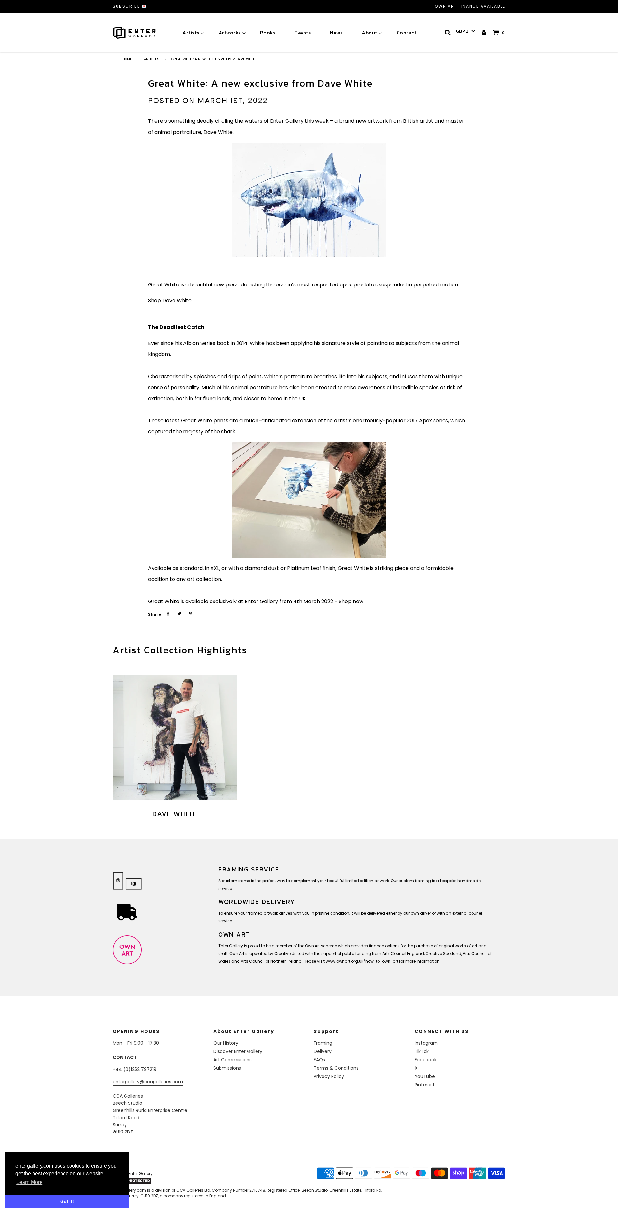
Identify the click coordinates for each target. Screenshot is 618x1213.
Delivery (323, 1051)
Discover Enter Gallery (237, 1051)
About (369, 32)
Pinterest (425, 1085)
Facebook (425, 1059)
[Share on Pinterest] (190, 614)
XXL (215, 568)
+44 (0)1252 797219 (134, 1069)
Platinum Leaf (304, 568)
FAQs (319, 1059)
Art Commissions (232, 1059)
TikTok (422, 1051)
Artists (191, 32)
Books (268, 32)
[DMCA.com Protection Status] (163, 1181)
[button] (465, 31)
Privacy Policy (329, 1076)
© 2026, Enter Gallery (133, 1173)
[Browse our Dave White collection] (175, 737)
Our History (225, 1043)
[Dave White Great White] (309, 500)
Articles (151, 59)
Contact (407, 32)
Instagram (426, 1043)
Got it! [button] (67, 1201)
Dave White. (218, 132)
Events (303, 32)
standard (191, 568)
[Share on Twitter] (179, 614)
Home (127, 59)
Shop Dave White (170, 300)
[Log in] (484, 32)
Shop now (351, 601)
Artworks (230, 32)
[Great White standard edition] (309, 200)
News (336, 32)
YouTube (425, 1076)
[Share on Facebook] (168, 614)
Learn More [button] (29, 1182)
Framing (323, 1043)
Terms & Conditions (336, 1068)
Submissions (227, 1068)
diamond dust (262, 568)
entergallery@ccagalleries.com (148, 1081)
